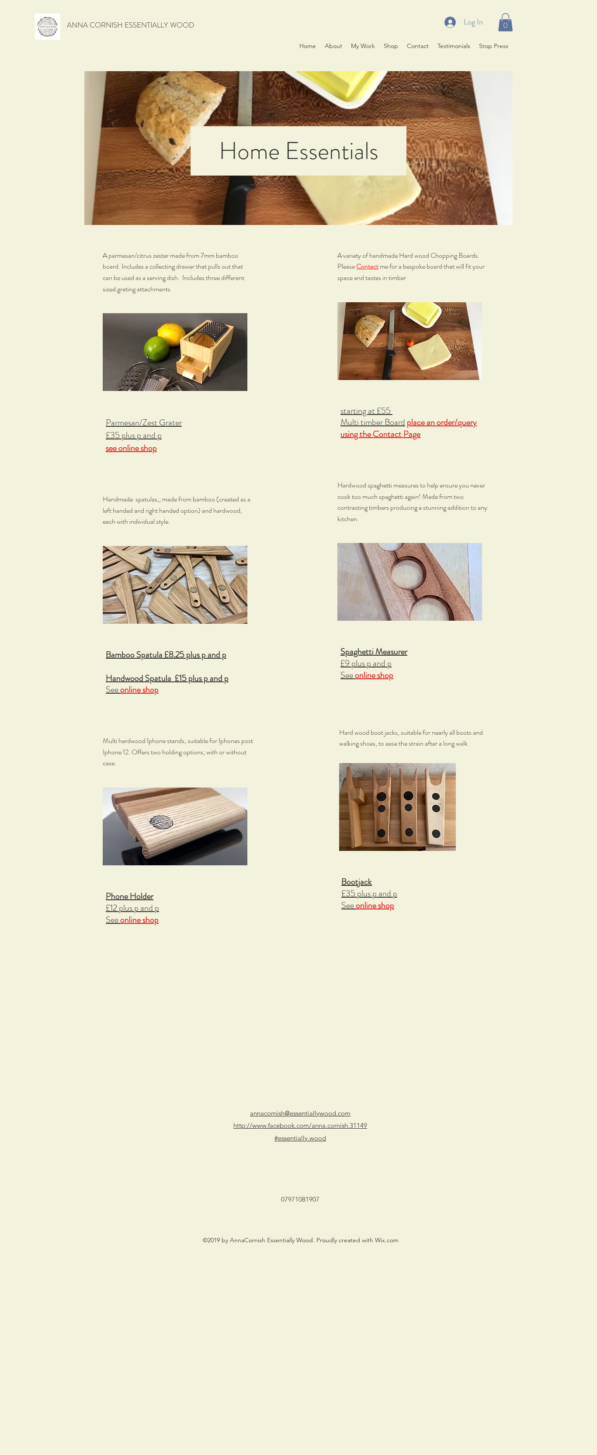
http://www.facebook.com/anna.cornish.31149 (300, 1125)
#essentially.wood (300, 1138)
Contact (367, 266)
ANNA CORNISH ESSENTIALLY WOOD (130, 25)
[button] (505, 22)
